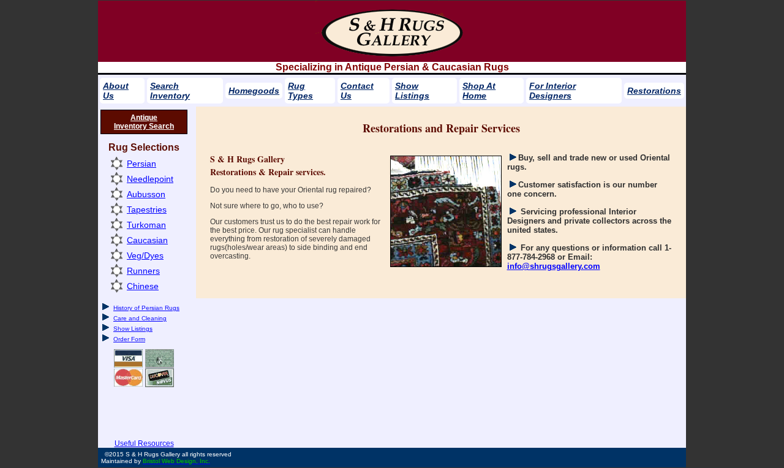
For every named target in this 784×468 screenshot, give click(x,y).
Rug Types (300, 90)
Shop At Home (479, 90)
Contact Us (357, 90)
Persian (141, 163)
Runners (143, 271)
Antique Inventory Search (144, 121)
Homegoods (253, 91)
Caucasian (147, 240)
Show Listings (412, 90)
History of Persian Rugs (146, 307)
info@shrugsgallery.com (553, 266)
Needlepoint (150, 179)
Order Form (129, 339)
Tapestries (147, 209)
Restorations (654, 91)
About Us (116, 90)
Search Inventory (170, 90)
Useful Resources (144, 443)
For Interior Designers (552, 90)
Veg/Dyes (145, 255)
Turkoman (146, 225)
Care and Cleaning (140, 318)
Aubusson (146, 194)
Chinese (143, 286)
